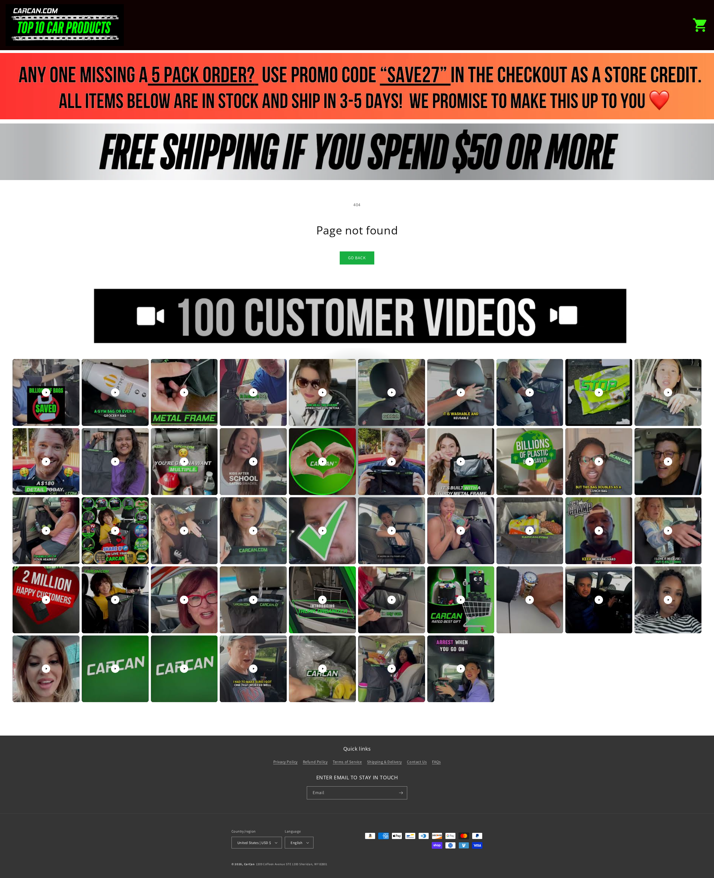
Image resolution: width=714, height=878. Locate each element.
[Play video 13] (184, 461)
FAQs (436, 761)
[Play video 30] (668, 531)
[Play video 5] (322, 392)
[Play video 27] (461, 531)
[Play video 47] (461, 668)
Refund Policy (315, 761)
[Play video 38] (529, 600)
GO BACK (357, 257)
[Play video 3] (184, 392)
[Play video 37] (461, 600)
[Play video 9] (599, 392)
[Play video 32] (115, 600)
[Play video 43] (184, 668)
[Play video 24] (253, 531)
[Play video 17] (461, 461)
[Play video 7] (461, 392)
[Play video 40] (668, 600)
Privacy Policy (285, 761)
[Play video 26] (391, 531)
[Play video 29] (599, 531)
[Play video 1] (46, 392)
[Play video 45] (322, 668)
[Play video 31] (46, 600)
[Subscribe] (401, 792)
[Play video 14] (253, 461)
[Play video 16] (391, 461)
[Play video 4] (253, 392)
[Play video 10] (668, 392)
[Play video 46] (391, 668)
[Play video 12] (115, 461)
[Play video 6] (391, 392)
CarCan (249, 864)
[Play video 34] (253, 600)
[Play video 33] (184, 600)
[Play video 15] (322, 461)
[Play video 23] (184, 531)
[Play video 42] (115, 668)
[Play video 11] (46, 461)
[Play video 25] (322, 531)
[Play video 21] (46, 531)
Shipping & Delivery (384, 761)
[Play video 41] (46, 668)
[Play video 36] (391, 600)
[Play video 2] (115, 392)
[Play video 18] (529, 461)
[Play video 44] (253, 668)
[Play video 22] (115, 531)
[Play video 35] (322, 600)
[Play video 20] (668, 461)
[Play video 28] (529, 531)
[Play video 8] (529, 392)
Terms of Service (347, 761)
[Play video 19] (599, 461)
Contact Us (417, 761)
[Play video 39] (599, 600)
